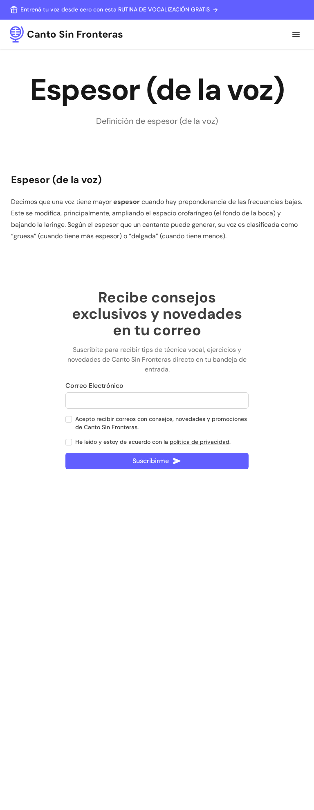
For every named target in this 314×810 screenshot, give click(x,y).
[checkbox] (68, 419)
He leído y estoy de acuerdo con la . (153, 441)
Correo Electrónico (94, 385)
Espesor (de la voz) (56, 179)
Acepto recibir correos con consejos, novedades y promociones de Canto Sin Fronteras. (161, 423)
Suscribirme (150, 460)
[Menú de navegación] (296, 34)
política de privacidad (199, 441)
